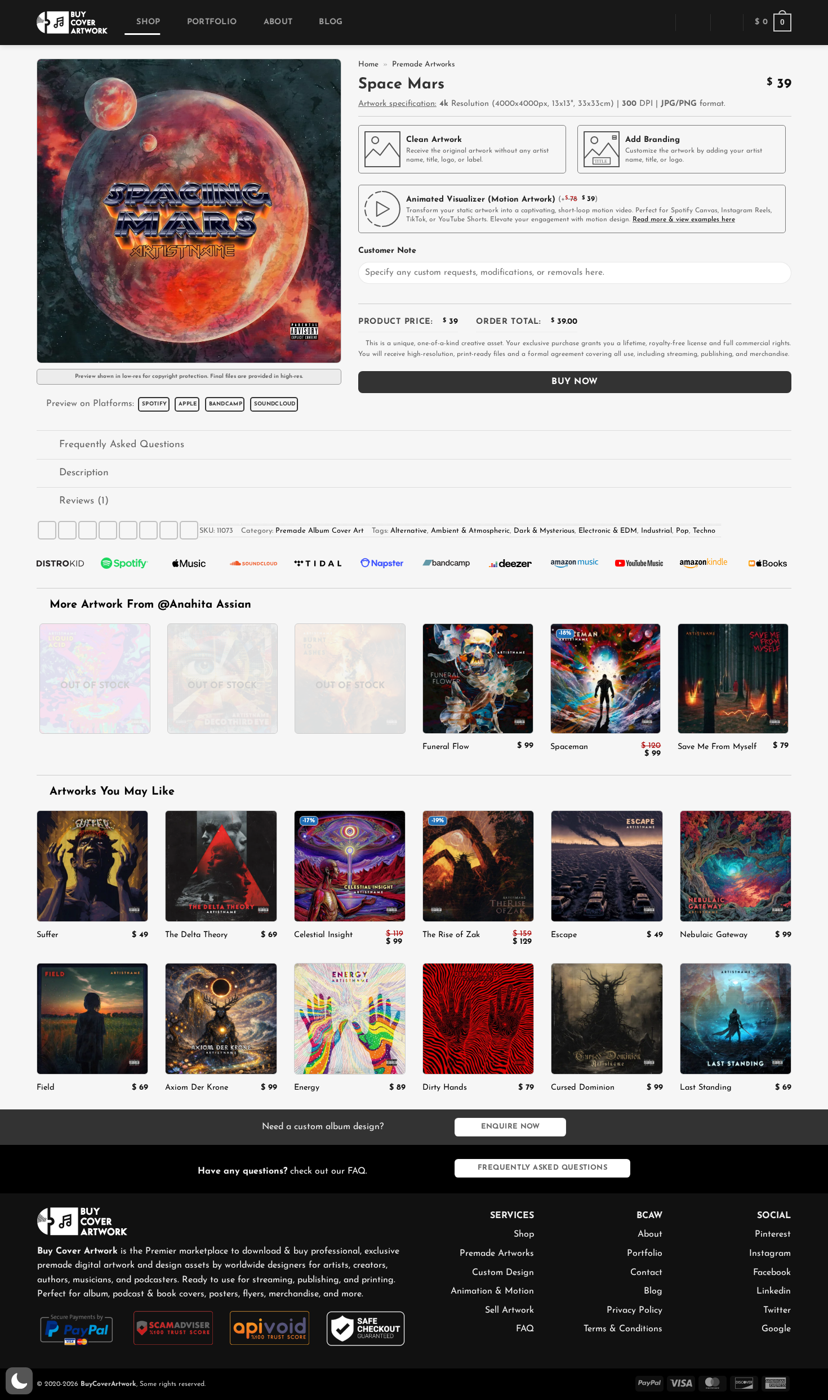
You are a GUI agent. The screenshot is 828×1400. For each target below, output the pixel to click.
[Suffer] (92, 866)
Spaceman (569, 747)
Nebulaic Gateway (713, 935)
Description (84, 473)
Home (368, 64)
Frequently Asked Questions (121, 444)
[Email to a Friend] (108, 530)
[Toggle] (48, 446)
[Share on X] (67, 530)
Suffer (47, 935)
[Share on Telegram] (189, 530)
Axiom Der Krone (196, 1088)
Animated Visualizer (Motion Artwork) (480, 199)
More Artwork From (150, 604)
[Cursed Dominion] (606, 1019)
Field (46, 1088)
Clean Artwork (434, 140)
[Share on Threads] (87, 530)
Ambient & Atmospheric (470, 530)
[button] (659, 22)
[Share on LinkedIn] (148, 530)
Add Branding (652, 140)
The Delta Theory (196, 935)
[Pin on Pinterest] (128, 530)
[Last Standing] (735, 1019)
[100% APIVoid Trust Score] (269, 1327)
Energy (306, 1088)
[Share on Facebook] (47, 530)
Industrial (656, 530)
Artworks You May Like (110, 791)
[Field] (92, 1019)
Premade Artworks (423, 64)
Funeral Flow (445, 747)
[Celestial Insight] (350, 866)
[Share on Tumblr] (168, 530)
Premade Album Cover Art (319, 530)
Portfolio (212, 22)
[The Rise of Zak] (478, 866)
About (278, 22)
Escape (564, 935)
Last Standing (706, 1088)
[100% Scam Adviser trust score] (173, 1327)
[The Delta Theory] (221, 866)
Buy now (574, 381)
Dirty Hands (444, 1088)
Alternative (408, 530)
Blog (330, 22)
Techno (704, 530)
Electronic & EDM (607, 530)
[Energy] (350, 1019)
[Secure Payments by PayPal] (77, 1328)
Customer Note (387, 251)
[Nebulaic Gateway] (735, 866)
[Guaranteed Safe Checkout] (366, 1327)
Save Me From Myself (717, 747)
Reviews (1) (84, 501)
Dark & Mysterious (544, 530)
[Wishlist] (726, 22)
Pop (682, 530)
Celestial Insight (323, 935)
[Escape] (606, 866)
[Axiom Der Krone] (221, 1019)
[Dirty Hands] (478, 1019)
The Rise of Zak (451, 935)
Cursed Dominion (583, 1088)
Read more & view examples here (684, 219)
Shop (148, 22)
